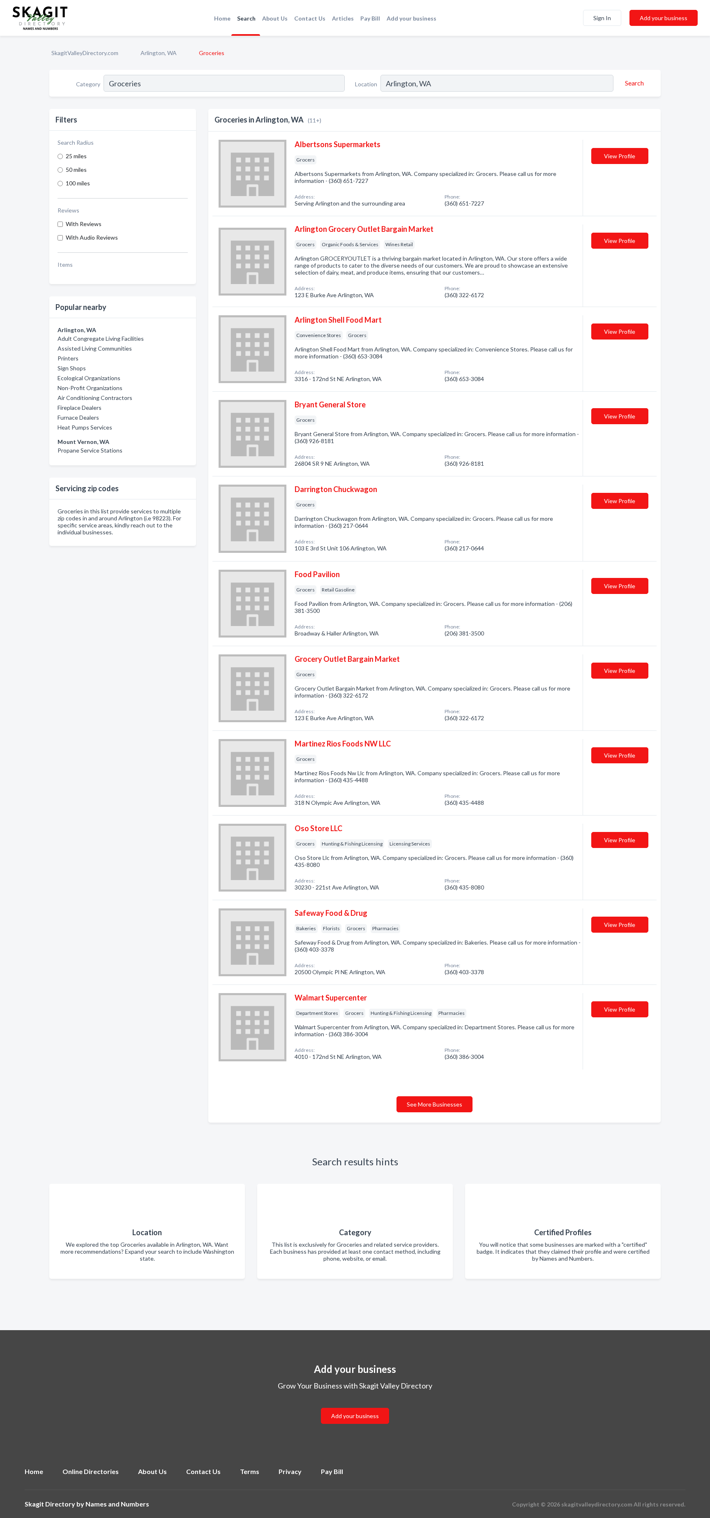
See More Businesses (434, 1104)
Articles (343, 18)
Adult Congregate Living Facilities (101, 338)
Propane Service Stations (90, 450)
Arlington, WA (159, 52)
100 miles (78, 183)
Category (88, 84)
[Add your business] (355, 1406)
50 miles (76, 169)
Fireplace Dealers (79, 407)
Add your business (411, 18)
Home (222, 18)
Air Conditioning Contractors (95, 397)
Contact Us (309, 18)
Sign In (602, 17)
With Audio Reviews (92, 237)
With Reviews (83, 223)
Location (366, 84)
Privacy (290, 1471)
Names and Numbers (117, 1504)
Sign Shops (72, 368)
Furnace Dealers (78, 417)
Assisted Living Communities (95, 348)
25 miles (76, 155)
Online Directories (90, 1471)
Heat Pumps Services (85, 427)
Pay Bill (370, 18)
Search (246, 18)
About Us (275, 18)
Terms (249, 1471)
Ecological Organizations (89, 377)
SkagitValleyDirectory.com (84, 52)
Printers (68, 358)
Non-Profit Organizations (90, 387)
